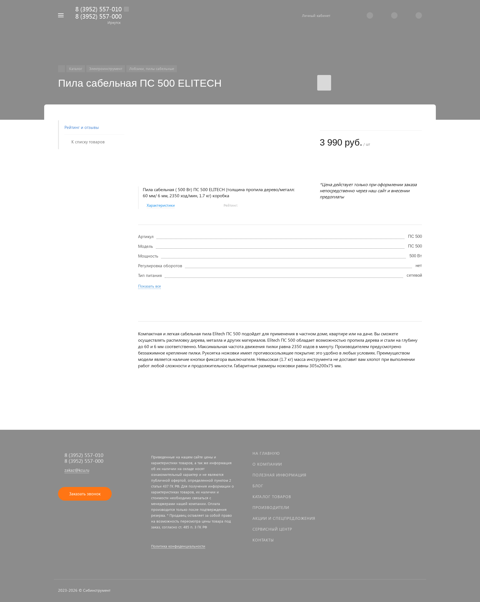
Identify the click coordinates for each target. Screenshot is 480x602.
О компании (267, 464)
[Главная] (61, 68)
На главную (266, 453)
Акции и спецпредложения (283, 518)
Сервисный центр (272, 529)
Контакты (263, 540)
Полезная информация (279, 475)
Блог (257, 485)
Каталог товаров (271, 496)
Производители (270, 507)
